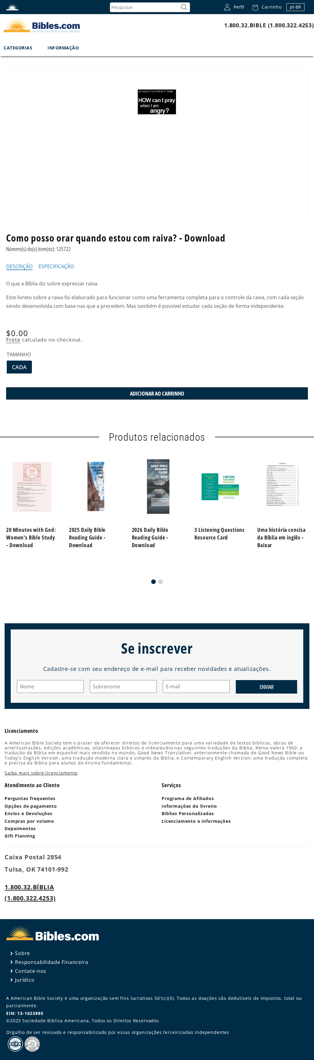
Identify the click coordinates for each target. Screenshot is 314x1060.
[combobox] (150, 7)
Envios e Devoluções (28, 813)
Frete (13, 339)
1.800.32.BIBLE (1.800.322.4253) (269, 25)
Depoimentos (20, 828)
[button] (265, 7)
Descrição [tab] (19, 266)
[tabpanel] (157, 295)
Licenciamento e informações (196, 821)
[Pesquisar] (184, 7)
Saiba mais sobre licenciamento (41, 773)
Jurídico (25, 980)
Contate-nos (30, 971)
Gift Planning (20, 836)
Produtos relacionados (157, 437)
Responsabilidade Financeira (51, 962)
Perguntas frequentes (30, 798)
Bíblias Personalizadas (188, 813)
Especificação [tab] (56, 266)
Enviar (267, 687)
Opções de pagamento (31, 806)
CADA (22, 368)
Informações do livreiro (189, 806)
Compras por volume (29, 821)
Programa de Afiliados (188, 798)
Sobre (22, 953)
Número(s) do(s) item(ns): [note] (38, 249)
